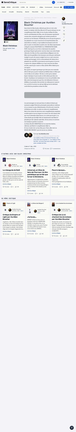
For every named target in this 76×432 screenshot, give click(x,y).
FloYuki (38, 164)
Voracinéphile (64, 164)
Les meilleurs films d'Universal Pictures (45, 138)
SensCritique (27, 17)
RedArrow (14, 164)
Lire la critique (7, 184)
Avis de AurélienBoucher (29, 19)
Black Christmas (10, 46)
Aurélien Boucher (67, 24)
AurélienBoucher (44, 134)
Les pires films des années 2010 (48, 141)
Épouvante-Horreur (39, 17)
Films (32, 17)
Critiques (54, 17)
